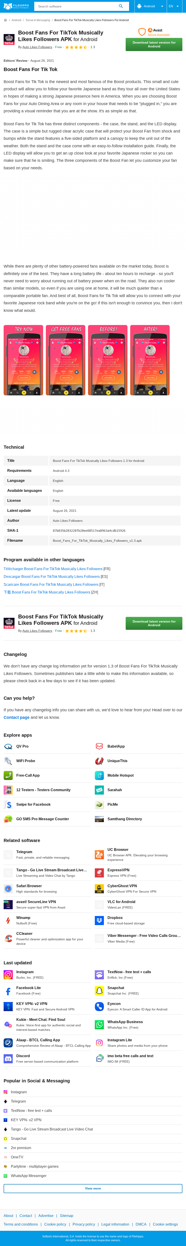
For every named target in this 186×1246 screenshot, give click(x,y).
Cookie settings (165, 1224)
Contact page (16, 717)
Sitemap (66, 1216)
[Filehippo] (16, 6)
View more (93, 1188)
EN (171, 6)
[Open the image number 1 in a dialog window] (65, 360)
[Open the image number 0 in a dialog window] (23, 360)
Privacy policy (84, 1224)
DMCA (141, 1224)
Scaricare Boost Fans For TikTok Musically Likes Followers (51, 584)
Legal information (115, 1224)
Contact (26, 1216)
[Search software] (120, 6)
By (35, 47)
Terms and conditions (21, 1224)
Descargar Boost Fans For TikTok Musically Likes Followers (52, 577)
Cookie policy (55, 1224)
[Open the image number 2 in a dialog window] (107, 360)
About (8, 1216)
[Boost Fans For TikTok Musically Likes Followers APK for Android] (9, 39)
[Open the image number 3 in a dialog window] (150, 360)
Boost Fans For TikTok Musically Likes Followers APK (60, 619)
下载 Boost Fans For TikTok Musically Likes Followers (47, 592)
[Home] (5, 20)
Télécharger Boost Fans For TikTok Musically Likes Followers (53, 569)
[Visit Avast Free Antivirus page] (154, 32)
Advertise (46, 1216)
